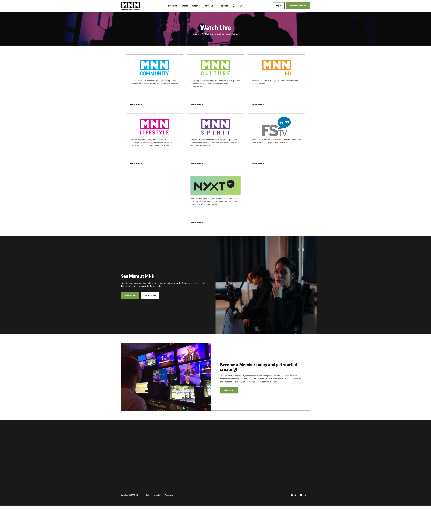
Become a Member (133, 477)
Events (185, 5)
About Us (209, 5)
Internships (277, 464)
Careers (275, 460)
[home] (130, 6)
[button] (196, 6)
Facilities (224, 5)
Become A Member (298, 6)
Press (274, 468)
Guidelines (157, 495)
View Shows (130, 295)
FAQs (274, 473)
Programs (172, 5)
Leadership (277, 442)
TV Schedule (150, 295)
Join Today (229, 390)
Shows (234, 442)
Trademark (169, 495)
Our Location (278, 451)
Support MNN (278, 455)
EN (241, 5)
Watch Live (236, 446)
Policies (147, 495)
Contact (275, 477)
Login (278, 6)
